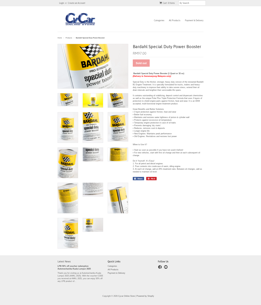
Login (61, 3)
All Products (174, 20)
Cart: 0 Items (169, 3)
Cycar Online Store (126, 296)
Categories (159, 20)
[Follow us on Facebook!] (160, 268)
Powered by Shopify (145, 296)
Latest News (64, 261)
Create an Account (76, 3)
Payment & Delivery (194, 20)
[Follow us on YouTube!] (166, 268)
